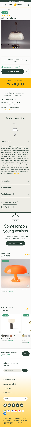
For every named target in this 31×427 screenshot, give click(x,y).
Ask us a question (15, 243)
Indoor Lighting (5, 9)
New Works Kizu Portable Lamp (8, 338)
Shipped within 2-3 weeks (7, 355)
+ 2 (14, 336)
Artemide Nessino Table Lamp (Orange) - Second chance (15, 289)
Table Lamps (14, 9)
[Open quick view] (28, 286)
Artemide (5, 15)
